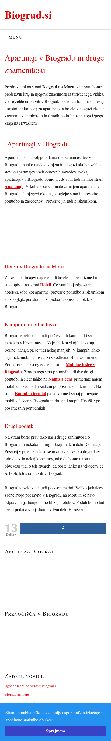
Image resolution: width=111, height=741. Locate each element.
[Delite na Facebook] (63, 528)
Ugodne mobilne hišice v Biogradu (30, 685)
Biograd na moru (17, 694)
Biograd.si (28, 14)
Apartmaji (14, 186)
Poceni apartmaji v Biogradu (25, 702)
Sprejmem (55, 731)
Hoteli (45, 284)
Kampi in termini (30, 393)
